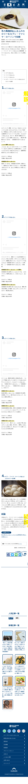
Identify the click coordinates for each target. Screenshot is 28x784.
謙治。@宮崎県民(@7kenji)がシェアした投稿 (13, 252)
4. (4, 79)
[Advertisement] (14, 582)
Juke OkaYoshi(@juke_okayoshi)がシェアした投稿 (14, 123)
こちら (20, 543)
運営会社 (6, 741)
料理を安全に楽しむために (10, 738)
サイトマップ (7, 763)
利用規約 (6, 747)
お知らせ (6, 754)
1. (4, 72)
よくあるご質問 (7, 757)
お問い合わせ (7, 760)
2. (4, 75)
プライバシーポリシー (9, 750)
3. (4, 77)
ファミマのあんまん (10, 75)
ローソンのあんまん (10, 77)
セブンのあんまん (10, 72)
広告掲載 (6, 744)
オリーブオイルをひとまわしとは (11, 735)
